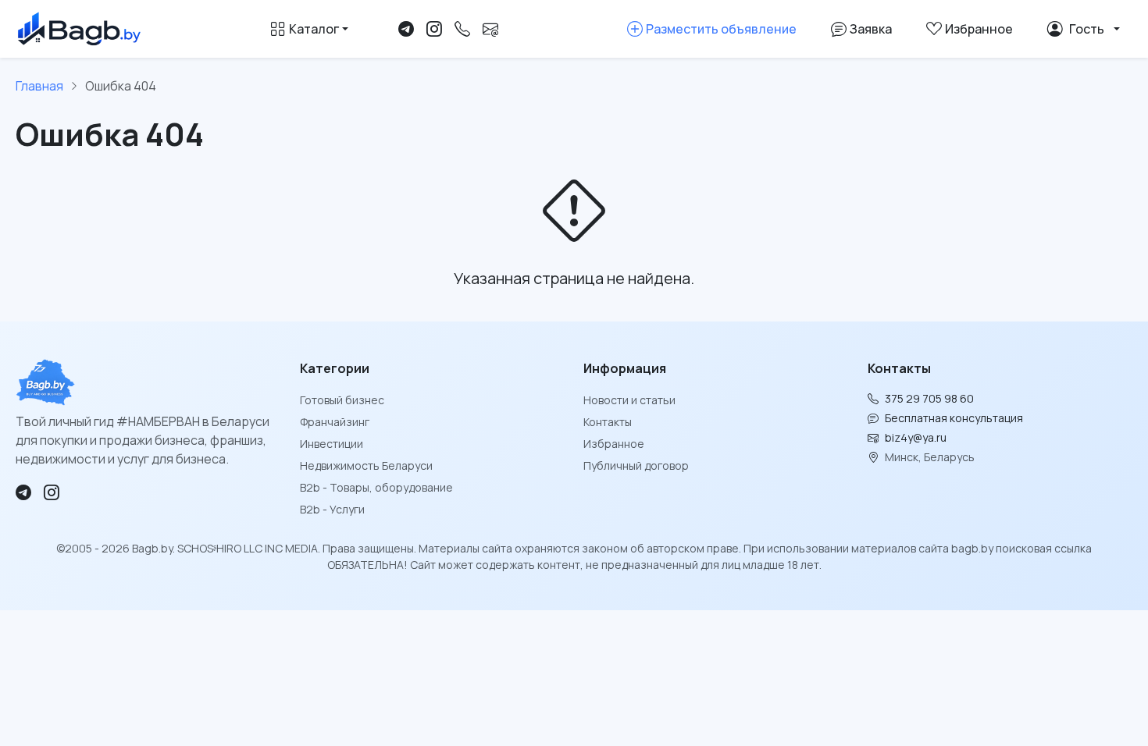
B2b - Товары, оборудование (376, 487)
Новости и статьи (629, 400)
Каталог (314, 28)
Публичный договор (636, 465)
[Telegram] (406, 29)
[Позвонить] (462, 29)
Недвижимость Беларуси (366, 465)
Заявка (871, 28)
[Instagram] (434, 29)
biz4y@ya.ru (916, 437)
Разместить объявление (721, 28)
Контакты (607, 421)
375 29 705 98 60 (929, 398)
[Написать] (490, 29)
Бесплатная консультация (954, 417)
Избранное (613, 443)
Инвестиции (331, 443)
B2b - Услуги (332, 509)
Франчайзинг (334, 421)
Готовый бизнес (342, 400)
